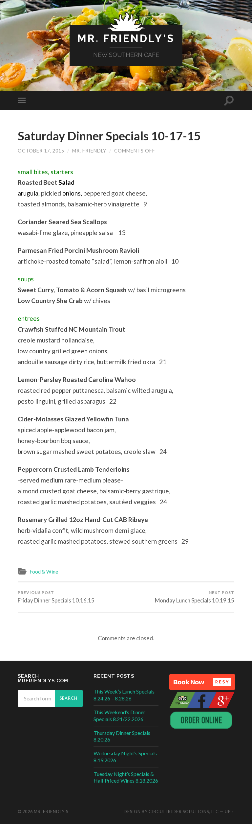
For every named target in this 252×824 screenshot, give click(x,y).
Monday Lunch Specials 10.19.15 (194, 597)
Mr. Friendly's (126, 38)
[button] (202, 682)
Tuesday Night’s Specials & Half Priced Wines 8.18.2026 (126, 777)
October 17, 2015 (41, 150)
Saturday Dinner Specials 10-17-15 (109, 136)
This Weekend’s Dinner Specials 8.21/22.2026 (119, 715)
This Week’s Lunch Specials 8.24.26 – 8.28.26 (124, 694)
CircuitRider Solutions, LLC (184, 811)
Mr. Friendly (89, 150)
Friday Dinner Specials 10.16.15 (56, 597)
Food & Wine (44, 572)
